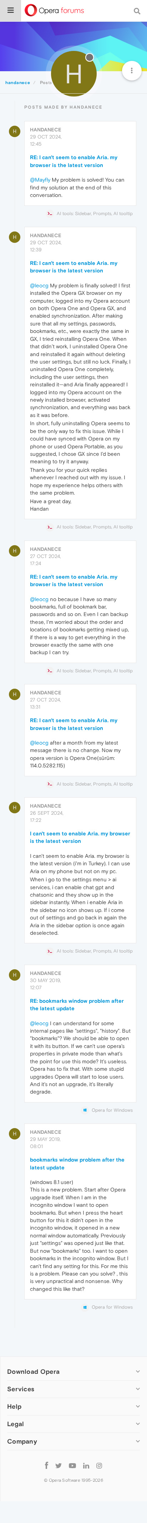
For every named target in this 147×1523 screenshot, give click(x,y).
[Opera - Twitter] (58, 1465)
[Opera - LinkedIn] (86, 1465)
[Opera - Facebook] (46, 1465)
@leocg (39, 285)
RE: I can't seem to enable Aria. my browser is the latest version (73, 161)
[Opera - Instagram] (99, 1465)
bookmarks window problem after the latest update (77, 1163)
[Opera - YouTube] (72, 1465)
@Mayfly (40, 180)
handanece (45, 129)
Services (20, 1389)
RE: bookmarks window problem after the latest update (77, 1004)
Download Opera (33, 1371)
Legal (15, 1424)
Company (22, 1441)
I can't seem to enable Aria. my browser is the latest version (80, 837)
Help (14, 1406)
